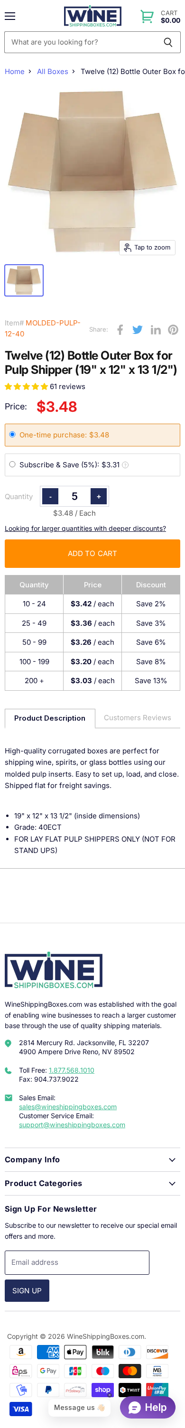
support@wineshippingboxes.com (72, 1125)
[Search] (168, 42)
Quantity (19, 496)
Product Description (49, 718)
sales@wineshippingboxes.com (68, 1107)
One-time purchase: (64, 434)
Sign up (27, 1290)
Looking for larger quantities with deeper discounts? (85, 528)
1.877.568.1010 (71, 1070)
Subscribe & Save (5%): (73, 464)
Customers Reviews (137, 717)
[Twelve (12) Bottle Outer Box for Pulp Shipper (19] (24, 280)
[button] (27, 386)
